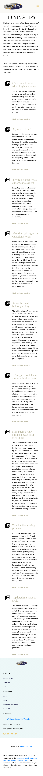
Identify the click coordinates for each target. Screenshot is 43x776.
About (6, 686)
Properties (8, 679)
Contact (7, 708)
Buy (5, 697)
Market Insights (10, 705)
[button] (8, 679)
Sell (5, 701)
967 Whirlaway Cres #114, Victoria (16, 719)
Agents (6, 683)
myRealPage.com (26, 746)
